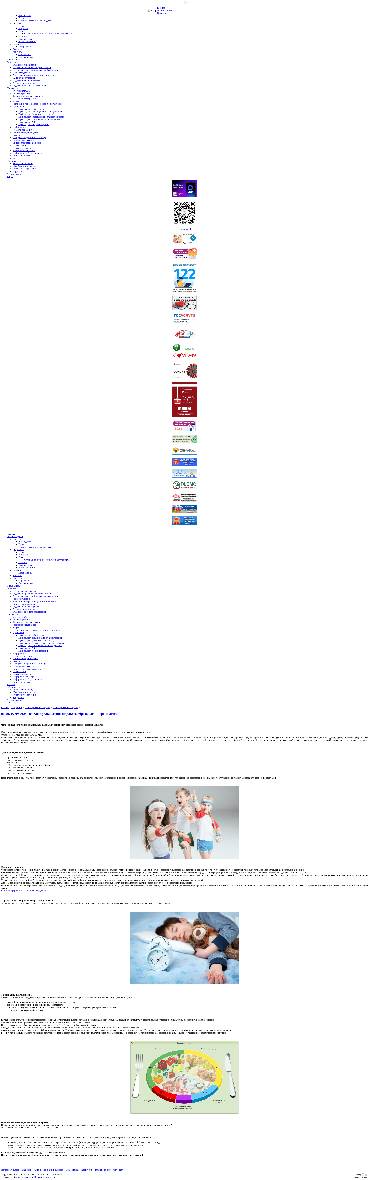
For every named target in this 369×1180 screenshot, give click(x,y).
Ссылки (16, 135)
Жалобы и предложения (24, 166)
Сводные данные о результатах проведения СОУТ (49, 33)
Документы (18, 23)
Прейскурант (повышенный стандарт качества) (41, 117)
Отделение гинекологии (25, 65)
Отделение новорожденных (26, 80)
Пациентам (12, 88)
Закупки (22, 36)
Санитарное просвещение (25, 132)
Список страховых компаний (27, 142)
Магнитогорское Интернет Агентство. (36, 1177)
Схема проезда (25, 57)
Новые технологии (22, 148)
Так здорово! (184, 229)
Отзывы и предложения (24, 168)
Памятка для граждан (23, 140)
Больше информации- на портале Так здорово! (24, 890)
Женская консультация (24, 78)
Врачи (21, 18)
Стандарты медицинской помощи (29, 137)
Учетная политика (27, 41)
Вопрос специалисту (23, 163)
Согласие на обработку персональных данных (88, 1170)
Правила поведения (22, 130)
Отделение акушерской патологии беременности (37, 70)
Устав (21, 26)
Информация (19, 127)
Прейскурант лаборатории (31, 109)
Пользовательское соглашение (16, 1170)
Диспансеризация (21, 93)
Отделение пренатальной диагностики (32, 67)
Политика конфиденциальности (48, 1170)
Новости (11, 158)
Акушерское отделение (24, 83)
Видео (10, 176)
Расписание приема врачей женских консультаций (37, 104)
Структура (162, 13)
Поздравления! (25, 46)
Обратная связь (14, 161)
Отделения (12, 62)
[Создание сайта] (361, 1177)
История (17, 44)
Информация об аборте (24, 150)
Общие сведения (165, 10)
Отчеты (22, 31)
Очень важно (19, 145)
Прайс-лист (18, 106)
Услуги (16, 101)
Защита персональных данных (28, 96)
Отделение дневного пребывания (29, 85)
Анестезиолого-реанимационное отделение (34, 75)
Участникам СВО (21, 91)
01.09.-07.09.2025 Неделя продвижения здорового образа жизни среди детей (59, 714)
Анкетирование (14, 174)
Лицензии (23, 28)
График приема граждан (24, 98)
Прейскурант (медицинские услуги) (36, 114)
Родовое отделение (22, 72)
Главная (161, 7)
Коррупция (18, 171)
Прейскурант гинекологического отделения (40, 119)
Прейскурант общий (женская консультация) (40, 111)
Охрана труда (25, 39)
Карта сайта (118, 1170)
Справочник (24, 54)
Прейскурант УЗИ (27, 122)
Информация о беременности (27, 153)
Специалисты (13, 59)
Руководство (24, 15)
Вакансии (17, 49)
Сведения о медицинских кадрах (34, 20)
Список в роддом (21, 155)
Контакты (17, 52)
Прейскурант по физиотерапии (33, 124)
